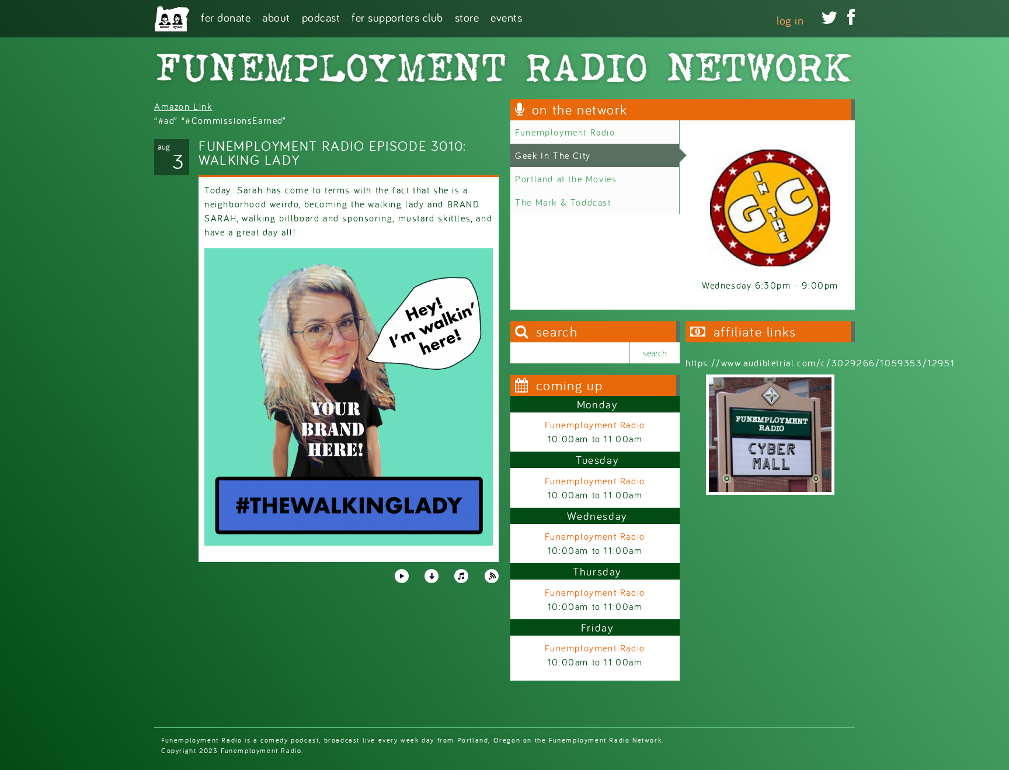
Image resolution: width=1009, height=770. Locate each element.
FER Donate (225, 16)
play (401, 575)
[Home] (171, 19)
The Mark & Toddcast (563, 202)
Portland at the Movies (566, 179)
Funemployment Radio (565, 132)
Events (506, 16)
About (276, 16)
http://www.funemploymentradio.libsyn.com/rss (492, 576)
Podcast (321, 16)
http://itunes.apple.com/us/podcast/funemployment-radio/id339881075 (461, 576)
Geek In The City (553, 155)
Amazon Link (183, 106)
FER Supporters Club (397, 16)
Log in (790, 20)
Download (432, 576)
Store (467, 16)
